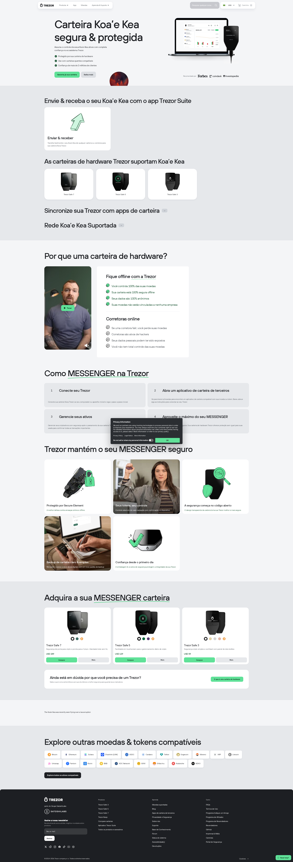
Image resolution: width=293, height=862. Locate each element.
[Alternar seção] (164, 210)
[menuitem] (64, 5)
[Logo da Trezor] (47, 5)
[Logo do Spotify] (73, 846)
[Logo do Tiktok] (64, 846)
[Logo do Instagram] (55, 846)
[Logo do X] (45, 846)
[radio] (72, 639)
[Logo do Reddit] (50, 846)
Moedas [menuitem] (84, 5)
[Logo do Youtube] (68, 846)
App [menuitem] (74, 5)
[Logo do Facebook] (59, 846)
